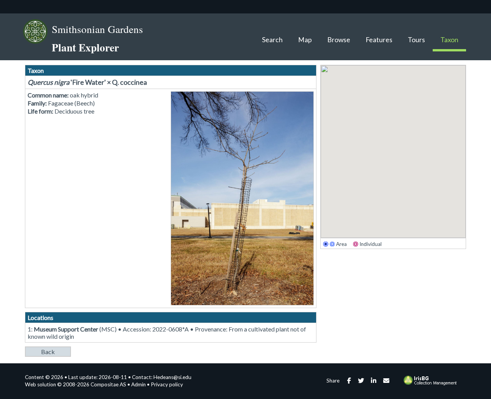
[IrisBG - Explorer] (431, 383)
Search (272, 40)
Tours (416, 40)
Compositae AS (108, 384)
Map (305, 40)
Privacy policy (167, 384)
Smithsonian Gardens (97, 29)
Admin (138, 384)
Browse (338, 40)
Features (379, 40)
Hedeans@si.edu (172, 377)
